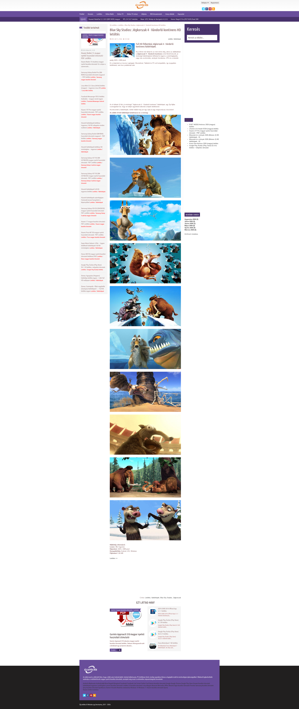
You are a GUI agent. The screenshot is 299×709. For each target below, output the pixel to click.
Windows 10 (134, 688)
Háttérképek (96, 128)
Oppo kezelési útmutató (182, 685)
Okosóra (171, 685)
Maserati (154, 685)
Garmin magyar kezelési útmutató (121, 610)
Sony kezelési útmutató (90, 688)
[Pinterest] (210, 8)
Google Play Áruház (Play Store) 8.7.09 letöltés (168, 621)
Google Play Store (187, 683)
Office (166, 685)
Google (168, 683)
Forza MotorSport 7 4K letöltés (168, 643)
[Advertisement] (202, 80)
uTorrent (108, 688)
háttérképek (155, 598)
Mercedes (161, 685)
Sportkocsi (101, 688)
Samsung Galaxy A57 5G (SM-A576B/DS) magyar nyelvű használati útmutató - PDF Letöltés (93, 176)
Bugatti (111, 683)
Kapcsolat (181, 14)
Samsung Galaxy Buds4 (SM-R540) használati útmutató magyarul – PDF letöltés (93, 136)
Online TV (120, 14)
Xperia (166, 688)
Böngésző (117, 683)
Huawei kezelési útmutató (201, 683)
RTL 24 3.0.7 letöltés (130, 19)
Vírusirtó (113, 688)
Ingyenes (94, 685)
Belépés (205, 3)
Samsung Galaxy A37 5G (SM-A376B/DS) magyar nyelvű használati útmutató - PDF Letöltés (93, 160)
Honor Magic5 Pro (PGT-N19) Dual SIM (184, 19)
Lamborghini (101, 685)
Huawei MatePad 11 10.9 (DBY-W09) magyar (104, 19)
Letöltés (99, 14)
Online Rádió (110, 14)
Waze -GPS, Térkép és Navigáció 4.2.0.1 (154, 19)
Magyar (148, 685)
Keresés (90, 14)
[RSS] (94, 695)
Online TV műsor (132, 14)
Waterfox (120, 688)
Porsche (192, 685)
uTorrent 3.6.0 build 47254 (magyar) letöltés (204, 129)
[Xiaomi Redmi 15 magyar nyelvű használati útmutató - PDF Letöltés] (93, 39)
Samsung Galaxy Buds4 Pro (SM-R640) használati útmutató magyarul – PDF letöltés (93, 74)
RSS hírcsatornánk (156, 14)
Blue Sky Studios (166, 598)
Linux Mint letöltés (87, 90)
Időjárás (144, 14)
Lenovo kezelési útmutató (114, 685)
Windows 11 (142, 688)
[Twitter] (203, 8)
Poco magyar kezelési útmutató (96, 237)
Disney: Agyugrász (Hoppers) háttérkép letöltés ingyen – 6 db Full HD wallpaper (92, 278)
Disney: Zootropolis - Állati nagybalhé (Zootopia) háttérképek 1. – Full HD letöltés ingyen (93, 288)
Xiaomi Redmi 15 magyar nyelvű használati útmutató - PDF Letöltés (92, 55)
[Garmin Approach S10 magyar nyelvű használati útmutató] (127, 618)
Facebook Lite (131, 683)
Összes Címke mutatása (90, 690)
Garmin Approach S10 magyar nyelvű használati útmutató (127, 636)
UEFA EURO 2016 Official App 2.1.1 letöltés (167, 610)
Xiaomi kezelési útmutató (155, 688)
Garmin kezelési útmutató (157, 683)
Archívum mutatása (191, 234)
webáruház (126, 688)
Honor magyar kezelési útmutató (90, 259)
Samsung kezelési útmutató (205, 685)
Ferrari (138, 683)
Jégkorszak (177, 598)
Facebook (123, 683)
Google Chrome (176, 683)
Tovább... (114, 650)
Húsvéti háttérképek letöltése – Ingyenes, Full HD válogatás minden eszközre (92, 125)
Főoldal (81, 14)
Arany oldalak (169, 14)
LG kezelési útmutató (135, 685)
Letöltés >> (113, 558)
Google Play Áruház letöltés (95, 269)
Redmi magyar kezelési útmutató (92, 36)
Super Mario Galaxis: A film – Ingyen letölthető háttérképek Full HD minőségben (93, 245)
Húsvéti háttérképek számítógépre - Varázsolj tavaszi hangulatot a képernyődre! (92, 200)
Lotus (144, 685)
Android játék (100, 683)
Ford (147, 683)
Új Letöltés (113, 25)
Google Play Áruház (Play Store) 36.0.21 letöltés (168, 633)
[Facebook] (206, 8)
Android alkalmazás (89, 683)
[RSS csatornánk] (213, 8)
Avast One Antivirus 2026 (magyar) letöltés (203, 143)
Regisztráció (215, 3)
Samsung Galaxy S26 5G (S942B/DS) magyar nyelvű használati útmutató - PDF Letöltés (93, 210)
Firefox (143, 683)
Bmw (106, 683)
